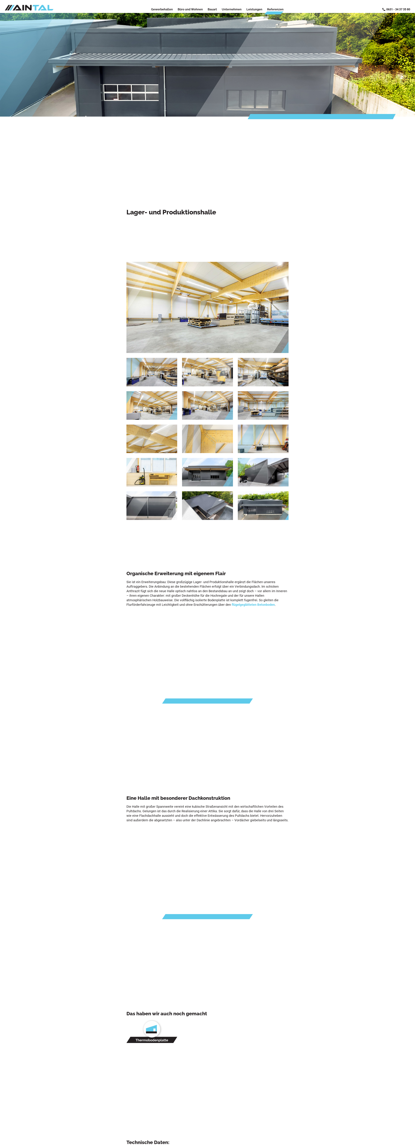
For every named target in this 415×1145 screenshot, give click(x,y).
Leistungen (254, 9)
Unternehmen (232, 9)
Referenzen (275, 9)
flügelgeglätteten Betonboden (253, 605)
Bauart (212, 9)
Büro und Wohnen (190, 9)
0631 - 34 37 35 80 (398, 9)
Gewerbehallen (162, 9)
